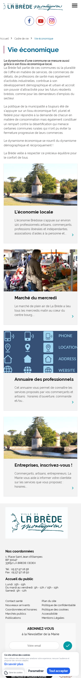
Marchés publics (15, 613)
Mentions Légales (53, 617)
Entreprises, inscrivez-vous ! (43, 465)
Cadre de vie (21, 38)
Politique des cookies (55, 609)
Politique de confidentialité (59, 605)
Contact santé (14, 601)
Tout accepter (58, 671)
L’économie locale (34, 211)
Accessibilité (50, 613)
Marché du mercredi (36, 297)
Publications (13, 617)
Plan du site (49, 601)
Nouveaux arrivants (17, 605)
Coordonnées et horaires (21, 609)
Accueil (4, 38)
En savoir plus (13, 664)
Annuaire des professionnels (44, 379)
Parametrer (36, 671)
